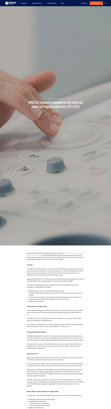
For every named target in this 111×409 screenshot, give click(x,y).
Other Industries (51, 3)
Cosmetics (24, 3)
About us (84, 3)
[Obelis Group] (10, 3)
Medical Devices (36, 3)
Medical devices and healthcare (55, 98)
